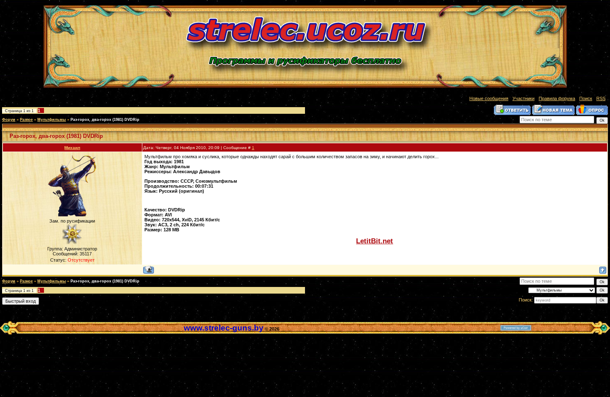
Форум (8, 120)
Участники (523, 98)
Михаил (72, 147)
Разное (26, 120)
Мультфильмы (51, 120)
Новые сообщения (488, 98)
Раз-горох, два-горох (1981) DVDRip (105, 120)
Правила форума (557, 98)
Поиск (585, 98)
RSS (600, 98)
